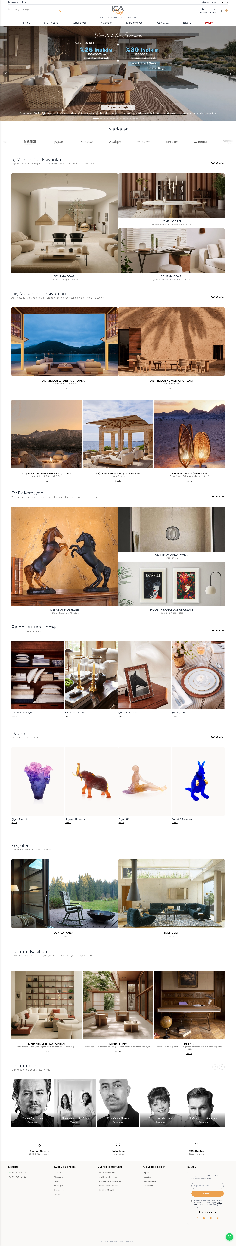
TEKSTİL (187, 23)
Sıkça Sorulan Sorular (108, 1172)
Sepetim (147, 1177)
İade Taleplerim (150, 1181)
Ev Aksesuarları (74, 712)
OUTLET (209, 23)
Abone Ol (207, 1193)
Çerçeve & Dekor (128, 712)
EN (226, 2)
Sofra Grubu (179, 712)
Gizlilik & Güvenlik (106, 1190)
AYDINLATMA (163, 23)
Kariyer (57, 1194)
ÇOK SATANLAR (115, 17)
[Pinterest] (211, 1218)
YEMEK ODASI (79, 23)
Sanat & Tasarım (182, 819)
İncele (14, 716)
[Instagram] (197, 1218)
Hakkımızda (59, 1172)
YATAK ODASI (106, 23)
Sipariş (147, 1172)
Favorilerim (148, 1186)
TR (222, 2)
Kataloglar (58, 1186)
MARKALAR (131, 17)
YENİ (102, 17)
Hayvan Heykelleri (76, 819)
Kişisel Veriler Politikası (109, 1186)
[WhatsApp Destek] (229, 1237)
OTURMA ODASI (51, 23)
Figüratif (123, 819)
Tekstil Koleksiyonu (23, 712)
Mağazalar (205, 2)
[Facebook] (204, 1218)
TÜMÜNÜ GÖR (216, 163)
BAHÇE (26, 23)
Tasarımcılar (59, 1190)
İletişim (214, 2)
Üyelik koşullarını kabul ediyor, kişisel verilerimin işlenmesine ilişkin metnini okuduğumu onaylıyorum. (208, 1203)
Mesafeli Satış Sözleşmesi (110, 1181)
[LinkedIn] (218, 1218)
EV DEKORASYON (134, 23)
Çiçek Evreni (19, 819)
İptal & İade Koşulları (108, 1177)
